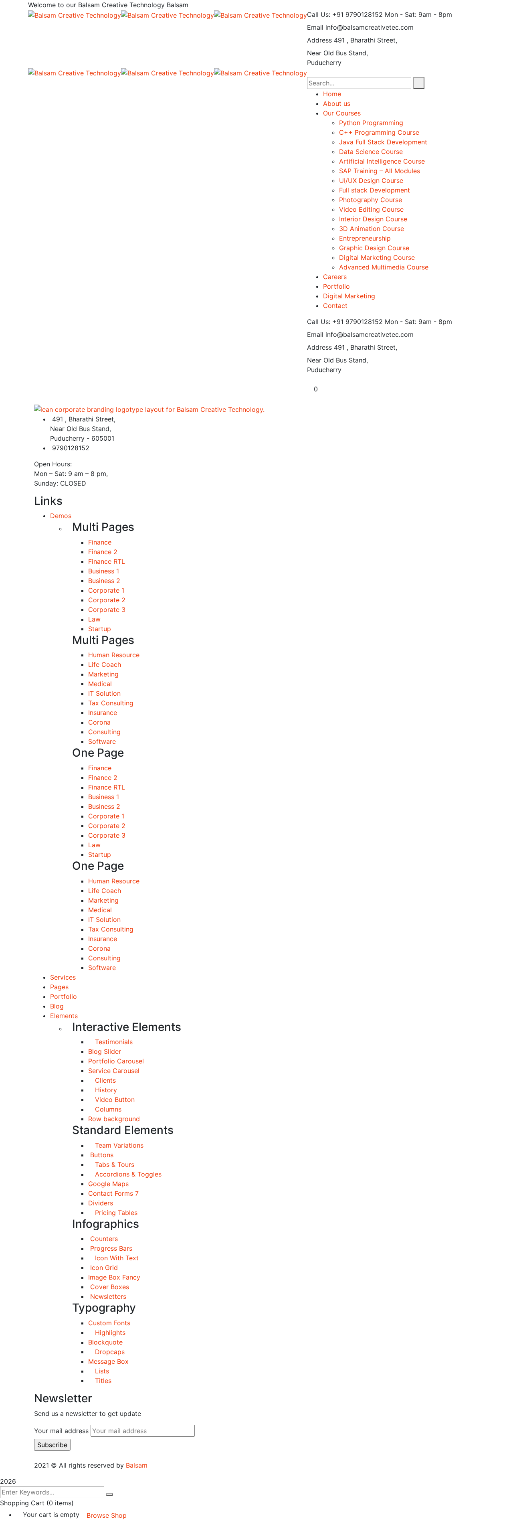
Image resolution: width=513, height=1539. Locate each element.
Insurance (102, 713)
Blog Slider (104, 1051)
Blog (57, 1006)
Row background (114, 1119)
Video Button (114, 1100)
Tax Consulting (110, 703)
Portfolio (63, 996)
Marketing (103, 674)
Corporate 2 (106, 600)
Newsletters (107, 1296)
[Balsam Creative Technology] (74, 14)
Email (315, 27)
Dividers (100, 1203)
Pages (59, 987)
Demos (60, 516)
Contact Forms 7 (113, 1193)
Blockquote (105, 1342)
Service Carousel (113, 1071)
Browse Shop (107, 1515)
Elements (64, 1016)
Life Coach (104, 664)
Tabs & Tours (113, 1164)
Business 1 (103, 571)
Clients (104, 1080)
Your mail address (61, 1431)
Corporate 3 (106, 609)
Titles (102, 1381)
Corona (99, 722)
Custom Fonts (109, 1323)
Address (319, 40)
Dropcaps (109, 1352)
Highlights (109, 1332)
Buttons (100, 1155)
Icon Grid (103, 1268)
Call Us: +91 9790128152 (345, 14)
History (105, 1090)
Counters (103, 1239)
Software (102, 741)
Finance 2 (102, 552)
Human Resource (113, 655)
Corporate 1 (106, 590)
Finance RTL (106, 561)
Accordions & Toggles (127, 1174)
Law (94, 619)
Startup (99, 629)
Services (63, 977)
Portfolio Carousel (116, 1061)
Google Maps (108, 1184)
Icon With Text (116, 1258)
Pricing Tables (115, 1213)
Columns (107, 1109)
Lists (101, 1371)
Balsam (136, 1465)
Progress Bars (110, 1248)
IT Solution (104, 693)
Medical (100, 684)
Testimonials (113, 1042)
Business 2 (104, 581)
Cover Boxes (108, 1287)
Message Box (108, 1361)
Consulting (104, 732)
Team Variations (118, 1145)
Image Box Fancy (114, 1277)
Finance (99, 542)
